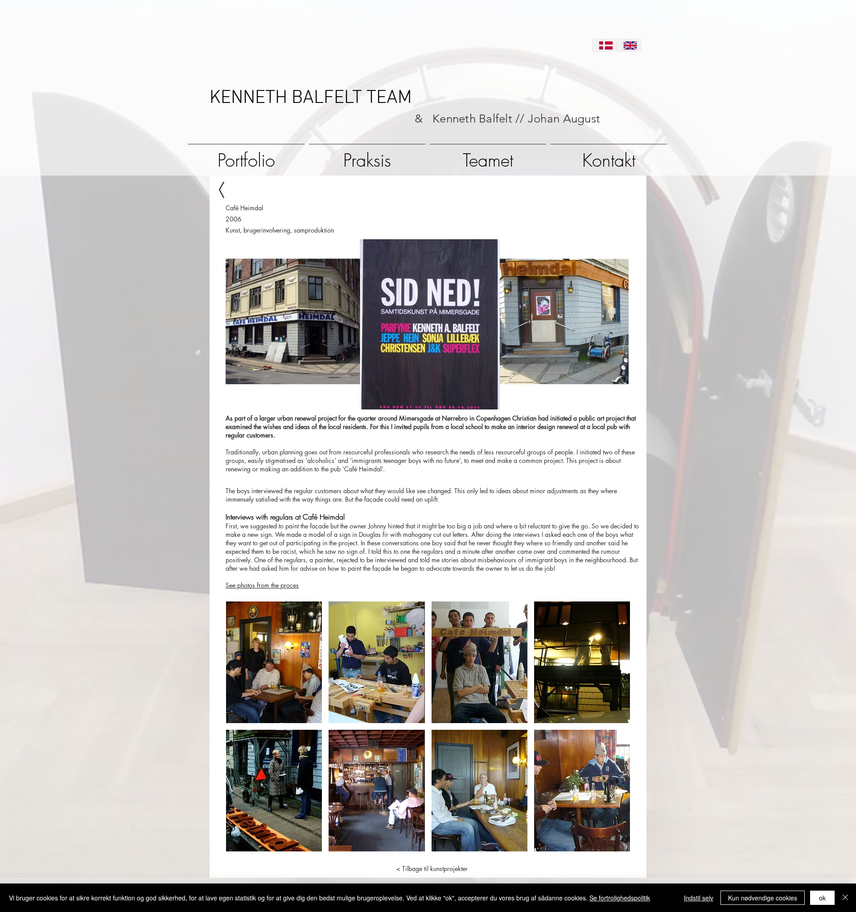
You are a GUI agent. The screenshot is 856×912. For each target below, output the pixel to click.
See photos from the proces (262, 585)
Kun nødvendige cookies (762, 897)
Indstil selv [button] (698, 897)
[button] (274, 662)
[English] (629, 45)
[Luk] (845, 898)
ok (822, 897)
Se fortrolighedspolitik (619, 897)
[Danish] (605, 45)
